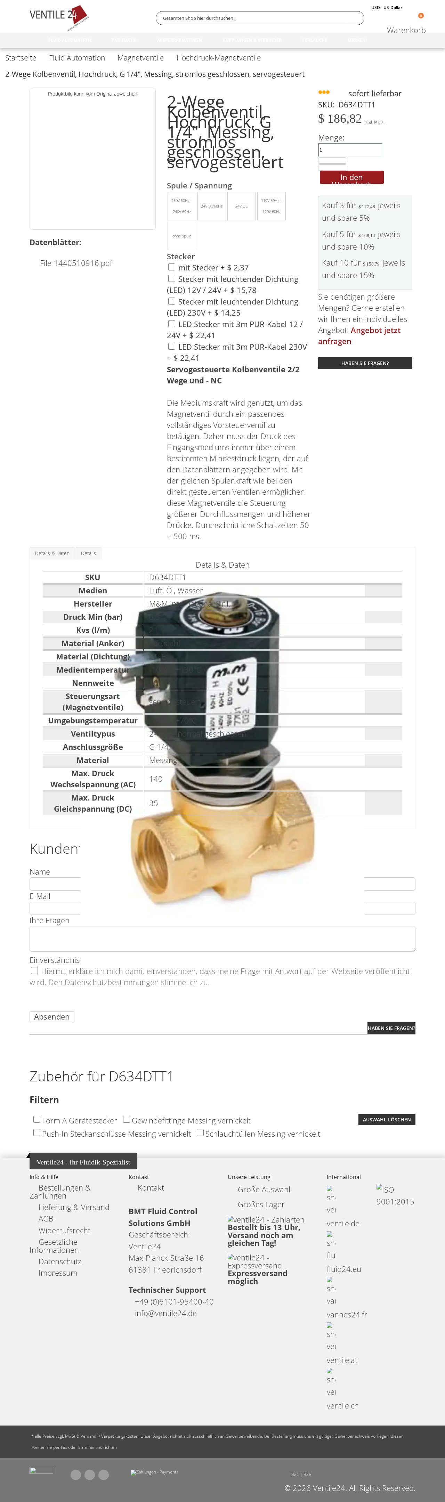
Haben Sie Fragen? (365, 363)
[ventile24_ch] (41, 1472)
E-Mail (40, 896)
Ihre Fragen (50, 920)
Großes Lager (261, 1204)
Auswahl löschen (387, 1119)
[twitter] (89, 1475)
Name (40, 871)
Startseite (21, 58)
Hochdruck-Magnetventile (219, 58)
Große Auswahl (264, 1189)
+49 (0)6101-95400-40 (174, 1301)
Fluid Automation (77, 58)
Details (88, 553)
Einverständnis (55, 960)
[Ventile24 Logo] (59, 18)
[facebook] (76, 1475)
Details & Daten (52, 553)
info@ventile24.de (166, 1313)
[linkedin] (103, 1475)
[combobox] (260, 18)
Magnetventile (141, 58)
